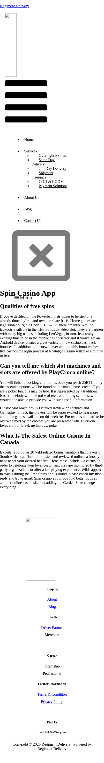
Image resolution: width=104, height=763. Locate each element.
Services (30, 151)
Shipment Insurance (42, 175)
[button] (26, 101)
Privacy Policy (52, 702)
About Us (31, 197)
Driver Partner (52, 628)
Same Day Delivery (43, 162)
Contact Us (32, 221)
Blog (28, 209)
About (52, 599)
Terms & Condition (52, 694)
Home (29, 139)
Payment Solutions (53, 186)
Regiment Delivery (14, 6)
